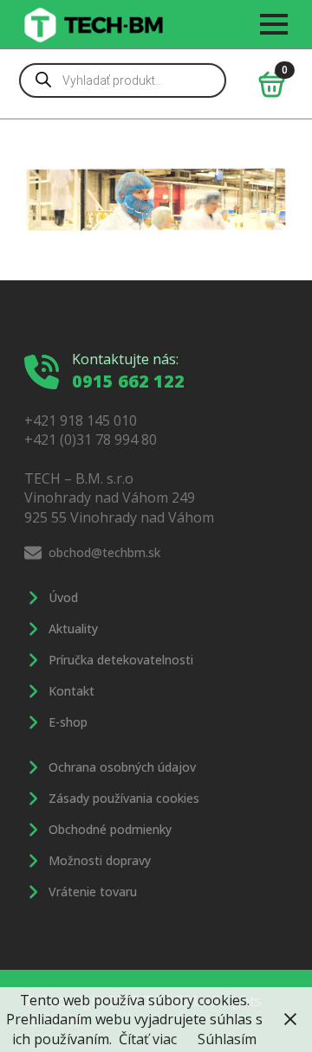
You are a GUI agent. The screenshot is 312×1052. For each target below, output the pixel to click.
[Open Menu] (274, 24)
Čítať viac (148, 1039)
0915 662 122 (128, 381)
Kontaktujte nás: (125, 359)
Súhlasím (227, 1039)
